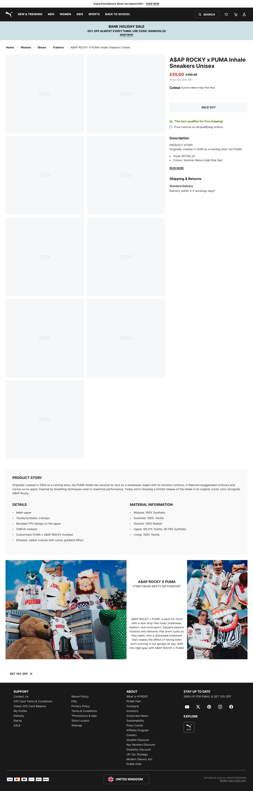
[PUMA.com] (8, 14)
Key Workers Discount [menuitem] (140, 744)
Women (26, 47)
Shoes (42, 47)
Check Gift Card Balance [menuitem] (30, 706)
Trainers (58, 47)
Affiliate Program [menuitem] (137, 730)
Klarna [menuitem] (18, 720)
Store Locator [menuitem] (80, 720)
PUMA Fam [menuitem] (133, 701)
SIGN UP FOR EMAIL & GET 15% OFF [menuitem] (207, 696)
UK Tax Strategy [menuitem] (137, 754)
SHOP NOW (152, 3)
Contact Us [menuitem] (21, 696)
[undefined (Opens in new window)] (189, 727)
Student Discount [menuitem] (137, 740)
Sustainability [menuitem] (135, 720)
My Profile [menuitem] (20, 711)
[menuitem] (30, 14)
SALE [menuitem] (17, 725)
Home (10, 47)
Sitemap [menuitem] (76, 725)
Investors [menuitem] (132, 711)
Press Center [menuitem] (134, 725)
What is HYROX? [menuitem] (137, 696)
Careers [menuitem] (131, 735)
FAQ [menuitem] (74, 701)
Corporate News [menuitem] (137, 715)
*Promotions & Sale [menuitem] (84, 715)
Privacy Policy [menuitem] (80, 706)
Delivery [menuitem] (19, 715)
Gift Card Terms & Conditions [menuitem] (33, 701)
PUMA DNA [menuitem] (133, 764)
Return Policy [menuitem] (80, 696)
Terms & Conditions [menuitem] (84, 711)
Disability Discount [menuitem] (138, 749)
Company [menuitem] (132, 706)
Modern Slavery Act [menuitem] (139, 759)
